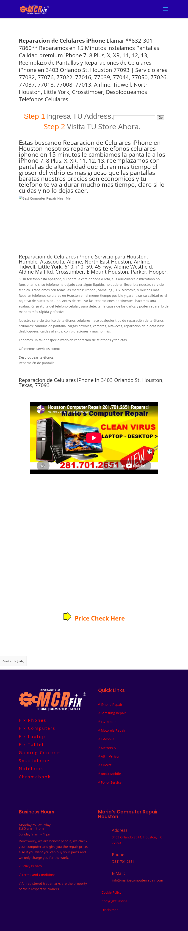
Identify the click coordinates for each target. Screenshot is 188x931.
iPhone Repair (111, 704)
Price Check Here (100, 618)
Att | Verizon (110, 756)
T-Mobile (107, 739)
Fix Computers (37, 728)
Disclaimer (110, 910)
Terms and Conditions (38, 875)
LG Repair (108, 722)
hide (20, 661)
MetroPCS (108, 748)
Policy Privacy (32, 866)
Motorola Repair (113, 730)
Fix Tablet (31, 744)
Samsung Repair (113, 713)
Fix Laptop (32, 736)
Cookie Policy (111, 892)
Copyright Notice (114, 901)
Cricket (106, 765)
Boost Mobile (111, 774)
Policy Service (111, 782)
